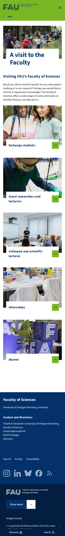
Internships (17, 307)
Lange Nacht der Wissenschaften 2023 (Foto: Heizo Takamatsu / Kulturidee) (32, 527)
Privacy (18, 459)
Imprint (7, 459)
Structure (13, 532)
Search (47, 532)
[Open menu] (59, 7)
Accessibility (32, 459)
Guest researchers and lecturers (25, 199)
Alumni (14, 359)
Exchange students (22, 145)
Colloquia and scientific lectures (26, 253)
